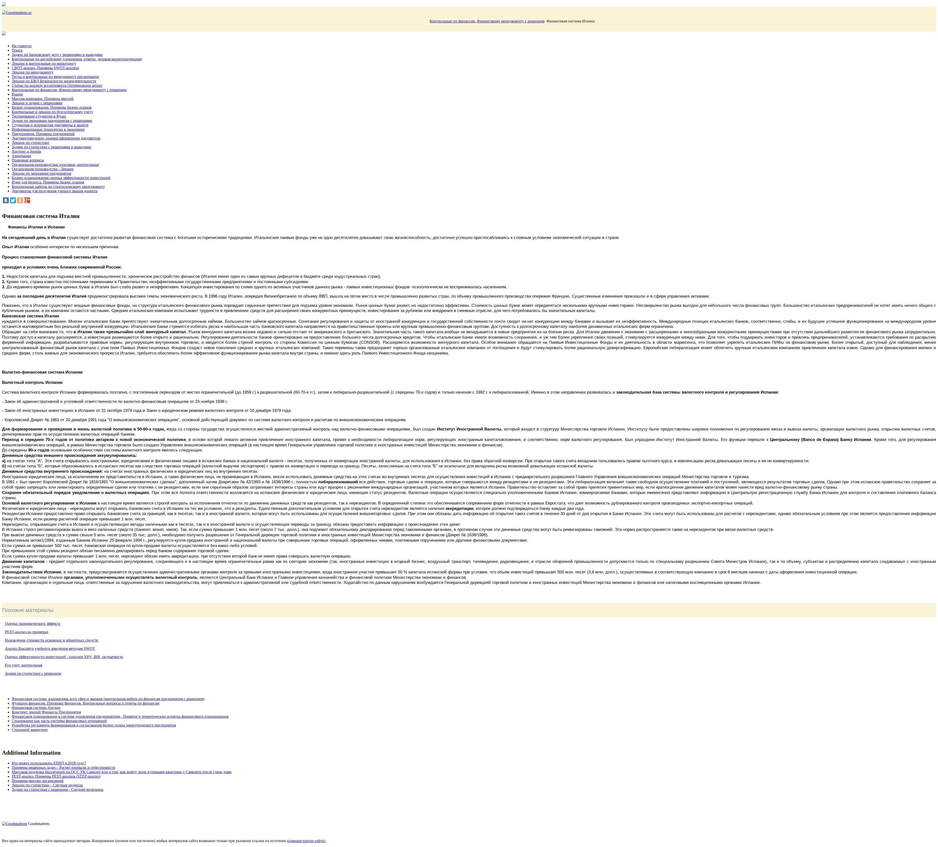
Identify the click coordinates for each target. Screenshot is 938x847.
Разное (17, 94)
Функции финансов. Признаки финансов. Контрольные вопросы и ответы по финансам (85, 703)
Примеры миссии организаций (38, 781)
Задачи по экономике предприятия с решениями (52, 120)
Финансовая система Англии (36, 708)
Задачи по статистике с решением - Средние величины (57, 789)
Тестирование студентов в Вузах (39, 116)
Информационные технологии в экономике (48, 129)
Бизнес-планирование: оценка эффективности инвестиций (61, 178)
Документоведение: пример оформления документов (56, 138)
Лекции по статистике (30, 142)
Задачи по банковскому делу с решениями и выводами (57, 55)
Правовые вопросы (28, 160)
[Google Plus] (27, 200)
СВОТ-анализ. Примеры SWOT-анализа (45, 68)
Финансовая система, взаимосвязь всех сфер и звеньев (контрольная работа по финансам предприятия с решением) (108, 699)
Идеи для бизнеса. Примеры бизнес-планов (48, 182)
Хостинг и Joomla (26, 151)
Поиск (17, 50)
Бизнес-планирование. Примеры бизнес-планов (52, 107)
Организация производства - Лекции (43, 169)
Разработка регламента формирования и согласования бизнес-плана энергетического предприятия (94, 725)
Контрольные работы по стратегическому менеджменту (58, 186)
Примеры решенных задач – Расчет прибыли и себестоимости (63, 767)
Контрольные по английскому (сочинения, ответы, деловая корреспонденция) (77, 59)
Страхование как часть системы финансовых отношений (59, 721)
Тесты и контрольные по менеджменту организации (55, 77)
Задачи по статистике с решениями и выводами (51, 147)
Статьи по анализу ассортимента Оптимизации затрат (57, 85)
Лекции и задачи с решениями (37, 103)
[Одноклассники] (20, 200)
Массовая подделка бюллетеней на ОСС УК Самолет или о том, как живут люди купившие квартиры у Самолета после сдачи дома (121, 772)
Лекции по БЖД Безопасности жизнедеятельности (54, 81)
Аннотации (21, 156)
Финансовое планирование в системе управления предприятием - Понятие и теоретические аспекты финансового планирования (120, 716)
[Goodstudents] (14, 824)
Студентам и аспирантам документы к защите (50, 125)
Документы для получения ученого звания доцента (54, 191)
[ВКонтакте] (6, 200)
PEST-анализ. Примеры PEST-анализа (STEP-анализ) (56, 776)
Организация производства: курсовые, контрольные (55, 164)
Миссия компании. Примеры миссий (43, 98)
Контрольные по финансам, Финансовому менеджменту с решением (487, 21)
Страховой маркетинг (30, 730)
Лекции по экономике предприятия (41, 173)
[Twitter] (13, 200)
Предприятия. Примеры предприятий (43, 134)
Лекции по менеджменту (32, 72)
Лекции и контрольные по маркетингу (44, 63)
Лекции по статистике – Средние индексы (47, 785)
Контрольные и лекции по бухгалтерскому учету (52, 112)
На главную (22, 46)
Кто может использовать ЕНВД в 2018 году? (49, 763)
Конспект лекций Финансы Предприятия (46, 712)
